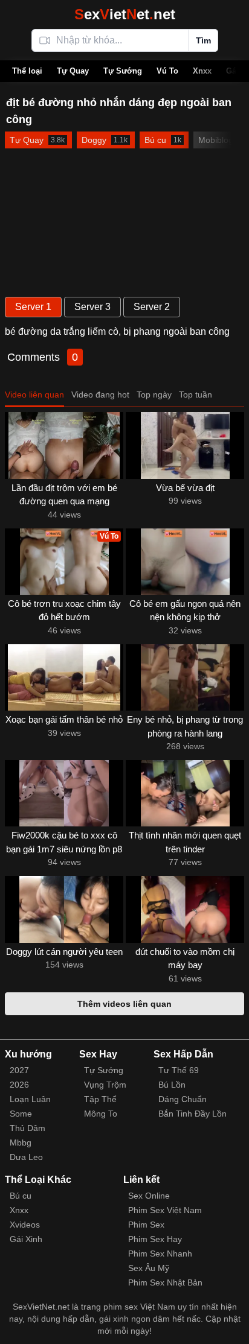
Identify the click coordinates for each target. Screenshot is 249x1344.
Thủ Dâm (27, 1128)
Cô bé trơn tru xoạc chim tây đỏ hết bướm (64, 610)
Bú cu (20, 1195)
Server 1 (33, 307)
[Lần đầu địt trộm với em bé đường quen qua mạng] (64, 445)
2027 (19, 1070)
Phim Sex (146, 1224)
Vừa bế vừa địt (185, 488)
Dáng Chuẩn (182, 1099)
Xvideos (25, 1224)
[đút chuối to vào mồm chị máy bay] (185, 909)
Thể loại (27, 70)
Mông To (100, 1113)
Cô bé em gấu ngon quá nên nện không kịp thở (185, 610)
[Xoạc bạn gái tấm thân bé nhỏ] (64, 677)
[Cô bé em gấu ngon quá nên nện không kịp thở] (185, 561)
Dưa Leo (26, 1157)
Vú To (167, 70)
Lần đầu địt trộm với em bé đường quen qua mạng (64, 495)
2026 (19, 1084)
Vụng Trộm (105, 1084)
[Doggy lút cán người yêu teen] (64, 909)
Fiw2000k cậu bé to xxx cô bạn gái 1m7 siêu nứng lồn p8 (64, 842)
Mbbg (20, 1142)
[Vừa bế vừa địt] (185, 445)
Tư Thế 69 (178, 1070)
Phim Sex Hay (155, 1239)
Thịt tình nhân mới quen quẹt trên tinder (185, 842)
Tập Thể (100, 1099)
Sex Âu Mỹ (148, 1268)
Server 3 (92, 307)
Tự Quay (73, 70)
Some (21, 1113)
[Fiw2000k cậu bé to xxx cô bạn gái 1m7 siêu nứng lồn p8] (64, 793)
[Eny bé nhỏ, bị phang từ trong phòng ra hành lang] (185, 677)
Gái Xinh (26, 1239)
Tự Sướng (122, 70)
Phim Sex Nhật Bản (165, 1282)
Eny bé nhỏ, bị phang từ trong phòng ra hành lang (185, 726)
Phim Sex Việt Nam (165, 1210)
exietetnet (124, 14)
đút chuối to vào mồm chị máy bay (184, 958)
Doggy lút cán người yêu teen (64, 951)
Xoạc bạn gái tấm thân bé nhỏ (64, 719)
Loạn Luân (30, 1099)
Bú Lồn (172, 1084)
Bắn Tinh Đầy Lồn (192, 1113)
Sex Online (149, 1195)
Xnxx (202, 70)
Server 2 (152, 307)
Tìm (203, 40)
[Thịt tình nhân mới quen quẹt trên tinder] (185, 793)
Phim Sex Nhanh (160, 1253)
